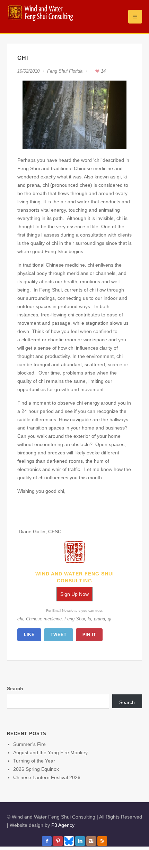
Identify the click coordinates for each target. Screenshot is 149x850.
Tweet (59, 634)
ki (89, 618)
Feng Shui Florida (64, 71)
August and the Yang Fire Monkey (50, 752)
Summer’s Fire (29, 744)
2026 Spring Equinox (36, 769)
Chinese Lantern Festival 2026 (46, 777)
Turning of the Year (34, 761)
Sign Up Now (74, 594)
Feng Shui (74, 618)
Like (29, 634)
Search (15, 688)
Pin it (89, 634)
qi (109, 618)
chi (20, 618)
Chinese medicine (44, 618)
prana (99, 618)
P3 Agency (62, 825)
